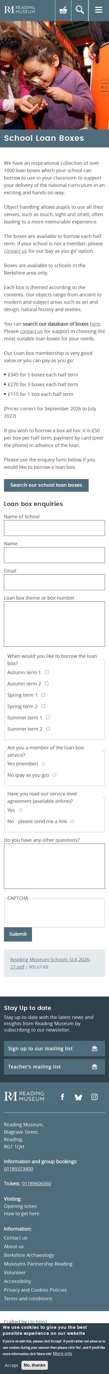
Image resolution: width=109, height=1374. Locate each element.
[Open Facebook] (62, 1097)
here (95, 324)
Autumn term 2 (24, 683)
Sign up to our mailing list (40, 1048)
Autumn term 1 (24, 672)
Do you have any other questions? (42, 840)
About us (14, 1246)
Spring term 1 (22, 695)
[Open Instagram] (94, 1097)
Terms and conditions (28, 1298)
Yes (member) (22, 763)
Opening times (20, 1206)
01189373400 (18, 1169)
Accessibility (17, 1281)
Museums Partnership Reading (38, 1264)
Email (10, 570)
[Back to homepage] (19, 10)
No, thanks (35, 1365)
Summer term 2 (24, 729)
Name (10, 543)
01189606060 (36, 1183)
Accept (11, 1365)
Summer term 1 (24, 717)
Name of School (22, 516)
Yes (11, 810)
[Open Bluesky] (78, 1097)
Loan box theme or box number (39, 598)
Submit (18, 934)
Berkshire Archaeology (29, 1255)
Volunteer (15, 1272)
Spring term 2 (22, 706)
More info (62, 1353)
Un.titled (37, 1321)
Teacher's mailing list (34, 1066)
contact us (15, 251)
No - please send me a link (37, 821)
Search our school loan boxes (46, 485)
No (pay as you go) (28, 775)
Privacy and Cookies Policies (35, 1290)
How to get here (21, 1213)
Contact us (16, 1237)
